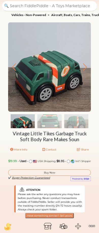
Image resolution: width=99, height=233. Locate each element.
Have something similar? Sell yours (49, 215)
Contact (50, 149)
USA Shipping (46, 161)
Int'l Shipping (84, 161)
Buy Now (49, 172)
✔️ (29, 177)
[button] (84, 67)
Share (84, 149)
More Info (20, 149)
